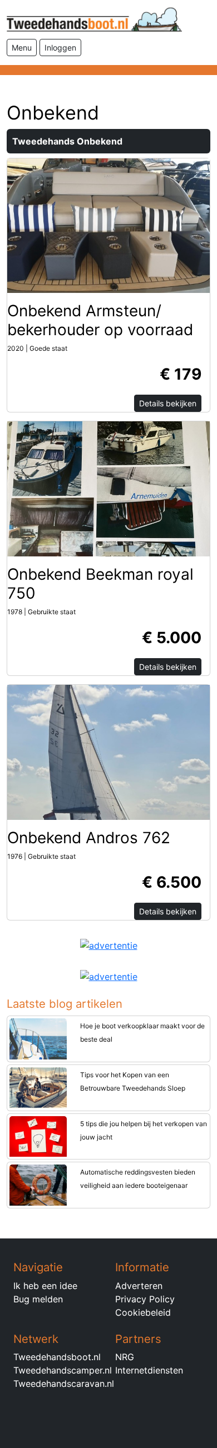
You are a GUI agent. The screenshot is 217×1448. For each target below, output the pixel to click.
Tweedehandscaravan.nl (63, 1383)
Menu (22, 47)
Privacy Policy (145, 1299)
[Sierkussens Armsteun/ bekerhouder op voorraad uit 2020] (108, 224)
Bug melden (38, 1299)
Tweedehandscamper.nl (62, 1370)
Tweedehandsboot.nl (57, 1356)
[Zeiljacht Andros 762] (108, 751)
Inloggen (60, 47)
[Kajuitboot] (108, 488)
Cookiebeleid (143, 1312)
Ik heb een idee (45, 1285)
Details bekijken (167, 403)
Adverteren (138, 1285)
